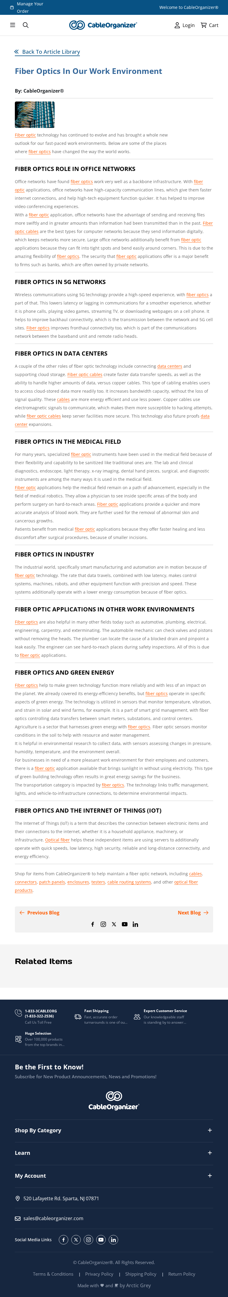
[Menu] (12, 25)
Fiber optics (38, 328)
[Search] (25, 25)
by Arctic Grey (135, 1285)
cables (63, 399)
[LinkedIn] (135, 924)
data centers (169, 366)
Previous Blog (43, 912)
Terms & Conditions (53, 1274)
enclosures (78, 882)
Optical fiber (57, 840)
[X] (114, 924)
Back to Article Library (51, 51)
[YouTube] (124, 924)
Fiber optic (25, 135)
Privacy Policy (99, 1274)
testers (98, 882)
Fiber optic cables (84, 374)
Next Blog (189, 912)
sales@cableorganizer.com (53, 1218)
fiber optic (39, 215)
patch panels (52, 882)
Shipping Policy (140, 1274)
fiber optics (39, 151)
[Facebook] (92, 924)
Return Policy (181, 1274)
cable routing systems (129, 882)
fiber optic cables (44, 416)
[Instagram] (103, 924)
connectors (26, 882)
